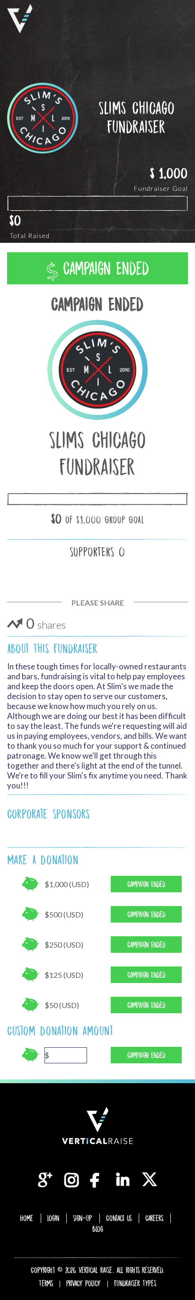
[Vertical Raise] (20, 19)
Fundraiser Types (135, 1283)
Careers (154, 1218)
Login (53, 1218)
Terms (46, 1283)
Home (27, 1218)
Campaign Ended (103, 268)
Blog (97, 1229)
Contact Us (119, 1218)
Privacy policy (83, 1283)
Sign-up (82, 1218)
